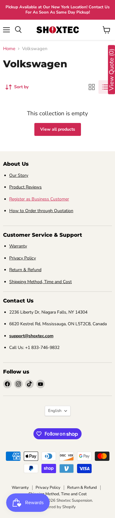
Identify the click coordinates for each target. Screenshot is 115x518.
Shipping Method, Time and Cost (40, 282)
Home (9, 48)
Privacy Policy (22, 258)
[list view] (105, 87)
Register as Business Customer (39, 199)
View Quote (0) (111, 70)
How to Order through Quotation (41, 211)
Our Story (18, 175)
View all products (57, 129)
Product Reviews (25, 187)
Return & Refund (25, 270)
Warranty (18, 246)
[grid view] (91, 87)
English (54, 410)
